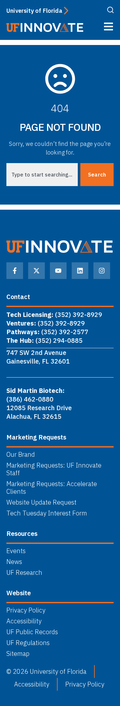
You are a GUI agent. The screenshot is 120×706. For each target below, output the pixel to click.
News (14, 562)
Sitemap (17, 653)
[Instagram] (101, 270)
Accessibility (24, 621)
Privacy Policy (25, 610)
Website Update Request (41, 502)
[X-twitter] (36, 270)
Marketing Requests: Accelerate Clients (51, 487)
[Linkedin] (80, 270)
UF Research (24, 572)
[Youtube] (58, 270)
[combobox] (42, 174)
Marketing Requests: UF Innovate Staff (53, 469)
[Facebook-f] (14, 270)
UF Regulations (28, 643)
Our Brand (20, 454)
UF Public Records (32, 632)
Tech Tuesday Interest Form (46, 513)
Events (16, 551)
